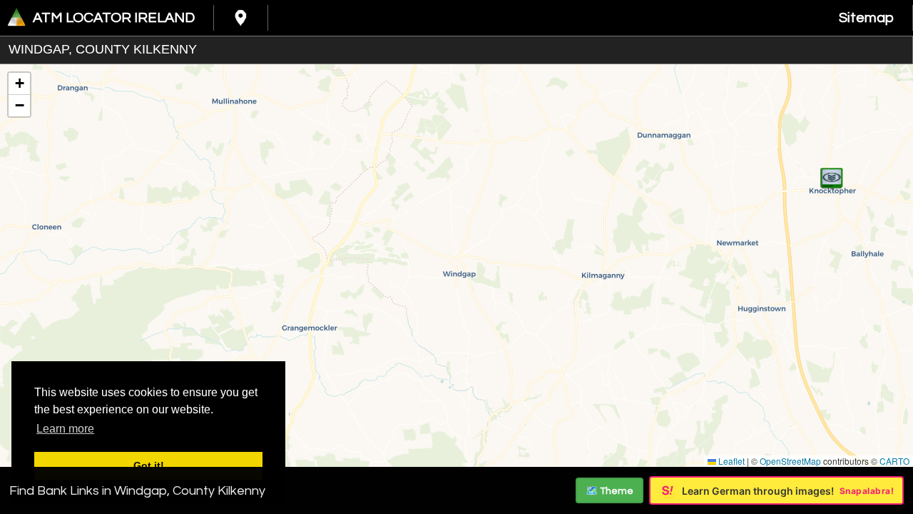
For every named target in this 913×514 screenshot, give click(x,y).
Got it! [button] (148, 465)
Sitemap (866, 18)
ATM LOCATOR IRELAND (114, 18)
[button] (831, 170)
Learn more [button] (65, 429)
